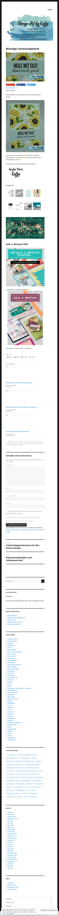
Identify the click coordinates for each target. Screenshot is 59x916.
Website (8, 503)
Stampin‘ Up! (10, 902)
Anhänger (10, 643)
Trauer (9, 733)
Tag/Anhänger (11, 729)
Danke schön (11, 656)
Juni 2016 (10, 866)
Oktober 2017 (11, 836)
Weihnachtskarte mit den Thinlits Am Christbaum (19, 382)
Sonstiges (10, 720)
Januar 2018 (11, 831)
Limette (30, 777)
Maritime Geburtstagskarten (16, 617)
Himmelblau (20, 444)
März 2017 (10, 851)
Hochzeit (10, 679)
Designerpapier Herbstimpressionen (27, 443)
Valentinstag (11, 737)
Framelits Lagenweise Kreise (15, 767)
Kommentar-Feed (12, 887)
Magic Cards (11, 620)
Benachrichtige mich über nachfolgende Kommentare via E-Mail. (24, 517)
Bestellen (9, 906)
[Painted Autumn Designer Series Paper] (37, 193)
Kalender (10, 682)
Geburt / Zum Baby (13, 669)
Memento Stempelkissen (23, 780)
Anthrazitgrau (11, 755)
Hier (7, 289)
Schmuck (10, 716)
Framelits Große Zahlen (32, 764)
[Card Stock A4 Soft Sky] (28, 193)
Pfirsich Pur (29, 784)
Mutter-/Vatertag (12, 699)
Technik (10, 731)
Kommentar (10, 465)
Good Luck (10, 673)
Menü (50, 9)
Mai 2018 (10, 823)
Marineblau (10, 780)
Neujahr (9, 701)
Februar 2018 (11, 829)
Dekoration (11, 658)
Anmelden (10, 883)
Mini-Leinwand (12, 692)
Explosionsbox (12, 667)
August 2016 (11, 861)
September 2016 (12, 859)
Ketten (9, 686)
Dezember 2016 (12, 853)
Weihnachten (11, 740)
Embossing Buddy (28, 761)
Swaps (9, 727)
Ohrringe (10, 707)
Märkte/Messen (12, 690)
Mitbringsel (11, 697)
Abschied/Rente (12, 641)
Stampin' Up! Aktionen (14, 722)
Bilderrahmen (11, 649)
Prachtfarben (39, 784)
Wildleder (20, 796)
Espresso (38, 761)
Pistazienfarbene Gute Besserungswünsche (17, 431)
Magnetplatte (38, 777)
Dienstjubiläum (12, 660)
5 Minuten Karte (12, 639)
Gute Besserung (29, 441)
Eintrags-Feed (11, 885)
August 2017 (11, 840)
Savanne (9, 787)
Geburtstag (10, 671)
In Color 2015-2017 (34, 774)
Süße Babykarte (12, 615)
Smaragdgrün (20, 790)
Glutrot (40, 771)
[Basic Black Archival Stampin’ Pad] (10, 206)
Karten (34, 441)
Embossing (17, 761)
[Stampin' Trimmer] (10, 193)
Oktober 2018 (11, 816)
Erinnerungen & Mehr (14, 664)
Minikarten (11, 694)
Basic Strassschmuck (13, 758)
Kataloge (8, 899)
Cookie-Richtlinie (10, 913)
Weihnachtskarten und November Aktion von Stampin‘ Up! (21, 407)
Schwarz (26, 787)
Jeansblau (23, 777)
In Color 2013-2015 (21, 774)
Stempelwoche (12, 725)
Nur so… (9, 705)
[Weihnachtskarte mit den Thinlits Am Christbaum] (26, 373)
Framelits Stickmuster (32, 767)
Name (8, 488)
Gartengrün (10, 771)
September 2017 (12, 838)
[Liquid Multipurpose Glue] (37, 206)
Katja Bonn (11, 441)
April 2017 (10, 849)
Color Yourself (11, 654)
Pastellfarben (20, 784)
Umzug (9, 735)
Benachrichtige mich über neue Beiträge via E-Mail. (20, 521)
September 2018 (12, 819)
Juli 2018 (10, 821)
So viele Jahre (31, 790)
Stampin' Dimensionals (13, 793)
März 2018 (10, 827)
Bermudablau (25, 758)
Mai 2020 (10, 812)
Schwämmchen (35, 787)
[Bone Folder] (19, 193)
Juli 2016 (10, 864)
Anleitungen (11, 645)
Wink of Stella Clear (31, 796)
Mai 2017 (10, 846)
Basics (9, 647)
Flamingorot (10, 764)
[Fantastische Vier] (19, 206)
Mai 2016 (10, 868)
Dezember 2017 (12, 834)
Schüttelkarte (11, 718)
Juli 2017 (9, 842)
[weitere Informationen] (17, 88)
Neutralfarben (36, 780)
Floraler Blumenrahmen (15, 622)
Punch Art (10, 714)
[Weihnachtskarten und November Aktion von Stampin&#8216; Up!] (26, 397)
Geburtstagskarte (30, 771)
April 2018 (10, 825)
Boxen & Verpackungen (14, 652)
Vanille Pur (25, 793)
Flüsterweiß (19, 764)
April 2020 (10, 814)
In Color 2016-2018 (12, 777)
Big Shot (34, 758)
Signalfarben (10, 790)
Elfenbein (10, 761)
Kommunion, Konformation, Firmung (19, 688)
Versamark (34, 793)
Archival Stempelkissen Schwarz (27, 755)
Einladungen (11, 662)
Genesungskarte (12, 444)
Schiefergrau (18, 787)
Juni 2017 (10, 844)
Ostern (9, 710)
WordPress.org (12, 889)
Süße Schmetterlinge (13, 624)
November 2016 (12, 855)
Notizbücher (11, 703)
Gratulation (11, 675)
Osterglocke (10, 784)
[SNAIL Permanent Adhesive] (28, 206)
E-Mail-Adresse (11, 496)
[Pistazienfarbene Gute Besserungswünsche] (26, 422)
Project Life (11, 712)
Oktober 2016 (11, 857)
